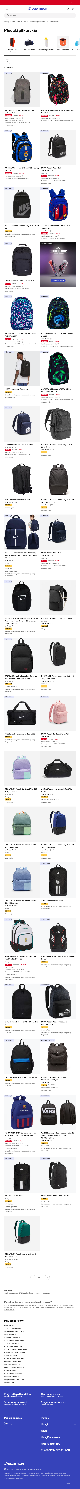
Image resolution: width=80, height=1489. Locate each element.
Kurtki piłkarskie (10, 1370)
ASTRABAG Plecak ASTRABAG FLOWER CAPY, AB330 (57, 111)
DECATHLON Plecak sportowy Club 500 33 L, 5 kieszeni (57, 446)
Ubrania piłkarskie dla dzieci (14, 1331)
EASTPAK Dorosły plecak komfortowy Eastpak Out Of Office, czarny (21, 677)
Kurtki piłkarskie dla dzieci (14, 1358)
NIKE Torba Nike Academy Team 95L (20, 734)
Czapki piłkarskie (10, 1355)
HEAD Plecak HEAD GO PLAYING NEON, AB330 (57, 335)
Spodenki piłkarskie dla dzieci (15, 1349)
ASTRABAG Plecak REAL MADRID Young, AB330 (22, 169)
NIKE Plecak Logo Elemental (16, 389)
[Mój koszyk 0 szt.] (73, 8)
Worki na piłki (9, 1325)
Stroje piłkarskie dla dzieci (14, 1379)
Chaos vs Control (58, 280)
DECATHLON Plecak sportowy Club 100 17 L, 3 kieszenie (57, 677)
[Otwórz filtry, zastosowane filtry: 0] (7, 61)
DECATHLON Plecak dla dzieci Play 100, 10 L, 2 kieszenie (21, 790)
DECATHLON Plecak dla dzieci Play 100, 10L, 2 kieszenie (21, 846)
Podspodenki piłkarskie (13, 1346)
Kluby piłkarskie (10, 1334)
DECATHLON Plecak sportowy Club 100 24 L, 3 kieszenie (57, 501)
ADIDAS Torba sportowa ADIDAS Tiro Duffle (56, 790)
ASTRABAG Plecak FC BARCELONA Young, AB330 (55, 227)
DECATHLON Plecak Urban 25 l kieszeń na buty (57, 619)
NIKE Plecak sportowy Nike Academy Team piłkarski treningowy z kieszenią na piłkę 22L (21, 555)
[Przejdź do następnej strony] (47, 1277)
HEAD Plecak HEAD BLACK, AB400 (19, 281)
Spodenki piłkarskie (11, 1376)
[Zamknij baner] (74, 2)
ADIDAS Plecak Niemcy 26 (52, 901)
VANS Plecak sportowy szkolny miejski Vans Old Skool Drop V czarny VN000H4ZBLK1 (57, 1135)
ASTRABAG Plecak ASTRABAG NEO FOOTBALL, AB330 (56, 390)
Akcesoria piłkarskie (46, 50)
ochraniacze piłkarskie (26, 1305)
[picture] (22, 89)
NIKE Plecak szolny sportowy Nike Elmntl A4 (22, 227)
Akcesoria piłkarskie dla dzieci (15, 1367)
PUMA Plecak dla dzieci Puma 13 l (19, 445)
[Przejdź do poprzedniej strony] (32, 1277)
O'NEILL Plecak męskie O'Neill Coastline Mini (21, 1023)
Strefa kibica (9, 1382)
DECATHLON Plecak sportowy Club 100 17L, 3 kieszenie (21, 1255)
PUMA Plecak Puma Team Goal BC (55, 1196)
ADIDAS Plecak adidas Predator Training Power (58, 957)
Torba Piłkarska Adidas (12, 1328)
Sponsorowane (46, 243)
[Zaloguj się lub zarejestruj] (68, 8)
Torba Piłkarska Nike (11, 1343)
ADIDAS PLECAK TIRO (14, 1196)
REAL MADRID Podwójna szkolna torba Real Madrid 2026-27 (21, 957)
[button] (22, 120)
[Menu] (6, 8)
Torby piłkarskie (29, 50)
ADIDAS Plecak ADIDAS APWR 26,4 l (20, 110)
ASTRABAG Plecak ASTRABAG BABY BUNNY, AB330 (20, 335)
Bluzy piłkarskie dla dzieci (14, 1340)
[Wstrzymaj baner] (70, 2)
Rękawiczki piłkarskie (12, 1361)
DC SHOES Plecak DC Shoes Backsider (21, 1077)
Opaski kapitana (63, 50)
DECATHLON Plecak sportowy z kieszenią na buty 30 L (54, 1078)
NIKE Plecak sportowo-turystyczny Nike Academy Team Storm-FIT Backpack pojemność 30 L (21, 620)
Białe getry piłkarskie (12, 1337)
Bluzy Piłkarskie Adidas (13, 1373)
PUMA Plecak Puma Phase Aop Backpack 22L (54, 1023)
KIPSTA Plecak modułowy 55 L (17, 500)
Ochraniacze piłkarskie (12, 51)
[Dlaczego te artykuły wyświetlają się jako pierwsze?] (5, 67)
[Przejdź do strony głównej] (37, 8)
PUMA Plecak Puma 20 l (51, 168)
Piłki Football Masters (12, 1364)
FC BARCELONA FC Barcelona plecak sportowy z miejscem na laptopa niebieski (20, 1135)
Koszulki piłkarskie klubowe (14, 1352)
